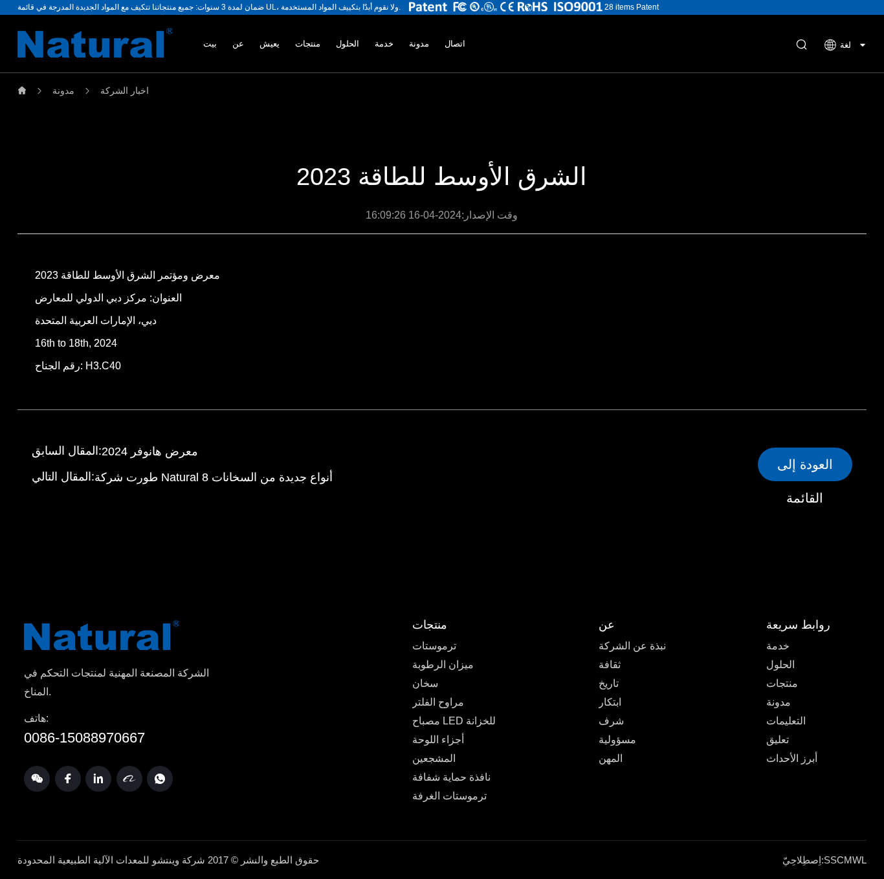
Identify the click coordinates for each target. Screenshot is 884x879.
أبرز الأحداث (791, 758)
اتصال (455, 44)
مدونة (419, 44)
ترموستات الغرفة (449, 795)
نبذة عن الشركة (632, 645)
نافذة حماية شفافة (451, 777)
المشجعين (434, 758)
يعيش (270, 44)
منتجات (307, 44)
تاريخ (609, 683)
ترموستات (434, 645)
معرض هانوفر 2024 (150, 451)
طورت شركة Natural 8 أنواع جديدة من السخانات (213, 477)
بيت (210, 44)
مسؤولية (617, 739)
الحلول (347, 44)
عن (238, 44)
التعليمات (786, 720)
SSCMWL (845, 859)
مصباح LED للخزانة (454, 720)
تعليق (777, 739)
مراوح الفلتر (438, 702)
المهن (611, 758)
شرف (611, 720)
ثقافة (610, 664)
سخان (425, 683)
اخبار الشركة (124, 90)
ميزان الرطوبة (443, 664)
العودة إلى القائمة (805, 469)
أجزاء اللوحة (438, 739)
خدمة (384, 44)
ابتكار (610, 702)
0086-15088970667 (84, 738)
